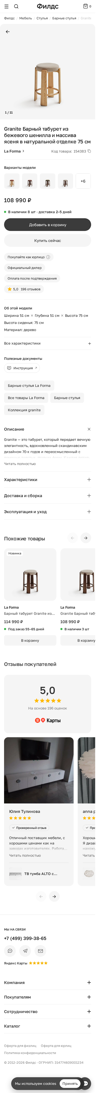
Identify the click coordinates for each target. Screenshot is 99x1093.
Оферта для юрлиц (56, 1046)
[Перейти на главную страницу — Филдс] (47, 6)
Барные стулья (67, 397)
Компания (14, 982)
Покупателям (17, 997)
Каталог (12, 1026)
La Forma (12, 151)
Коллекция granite (24, 410)
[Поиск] (16, 6)
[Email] (40, 951)
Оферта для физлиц (20, 1046)
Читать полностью (20, 463)
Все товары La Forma (26, 397)
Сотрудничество (21, 1011)
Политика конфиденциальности (30, 1053)
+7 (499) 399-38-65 (25, 938)
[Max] (10, 951)
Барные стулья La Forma (29, 385)
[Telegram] (25, 951)
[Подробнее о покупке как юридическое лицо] (48, 257)
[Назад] (8, 31)
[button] (6, 71)
